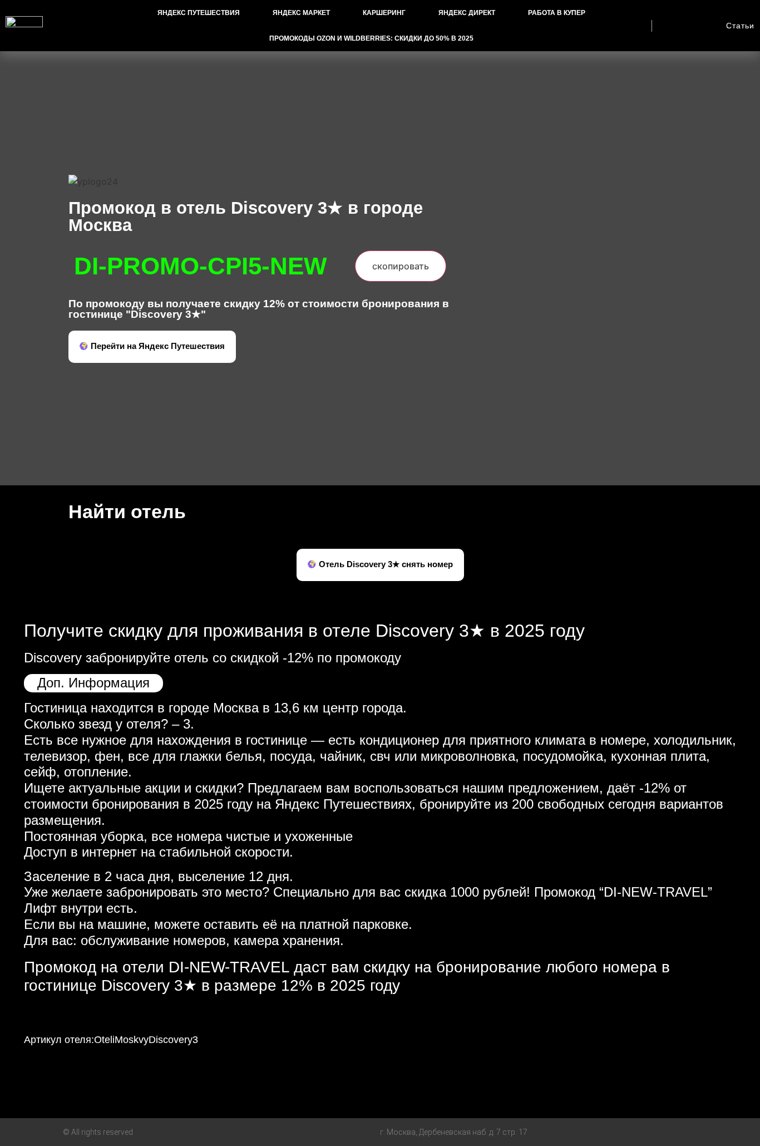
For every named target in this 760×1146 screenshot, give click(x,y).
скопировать (400, 266)
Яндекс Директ (466, 13)
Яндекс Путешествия (198, 13)
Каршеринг (384, 13)
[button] (152, 347)
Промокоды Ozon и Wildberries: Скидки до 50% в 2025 (371, 38)
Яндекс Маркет (301, 13)
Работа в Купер (556, 13)
